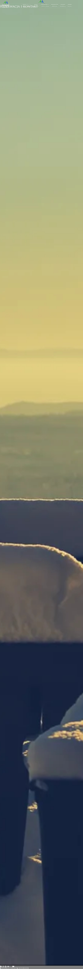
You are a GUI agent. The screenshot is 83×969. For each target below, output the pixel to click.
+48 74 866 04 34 (23, 968)
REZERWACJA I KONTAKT (8, 968)
